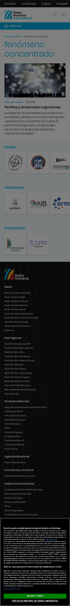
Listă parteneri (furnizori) (12, 589)
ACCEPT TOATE (35, 596)
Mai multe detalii (51, 539)
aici (35, 554)
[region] (35, 562)
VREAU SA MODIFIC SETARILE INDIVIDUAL (35, 601)
